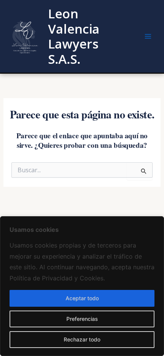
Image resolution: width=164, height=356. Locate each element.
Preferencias (82, 319)
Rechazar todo (82, 339)
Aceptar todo (82, 298)
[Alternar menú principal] (148, 36)
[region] (82, 286)
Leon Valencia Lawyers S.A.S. (74, 36)
